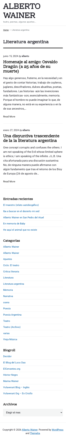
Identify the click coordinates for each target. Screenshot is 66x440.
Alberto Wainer (11, 246)
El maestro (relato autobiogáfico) (21, 205)
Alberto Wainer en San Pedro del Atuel (23, 217)
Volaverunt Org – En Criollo (18, 393)
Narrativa (8, 296)
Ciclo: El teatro (11, 265)
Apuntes (7, 259)
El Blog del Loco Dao (14, 362)
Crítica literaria (11, 271)
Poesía (7, 308)
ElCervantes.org (11, 368)
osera (6, 302)
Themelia (35, 433)
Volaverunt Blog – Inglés (16, 387)
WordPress (57, 429)
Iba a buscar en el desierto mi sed (21, 211)
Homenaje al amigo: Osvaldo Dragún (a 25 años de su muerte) (30, 67)
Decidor (7, 356)
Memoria (8, 290)
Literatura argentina (13, 283)
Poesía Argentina (12, 314)
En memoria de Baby (14, 223)
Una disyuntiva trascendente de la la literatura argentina (31, 138)
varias (6, 333)
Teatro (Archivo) (12, 327)
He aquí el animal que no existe (20, 229)
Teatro (6, 321)
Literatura (8, 277)
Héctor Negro (10, 374)
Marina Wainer (11, 381)
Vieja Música (10, 339)
